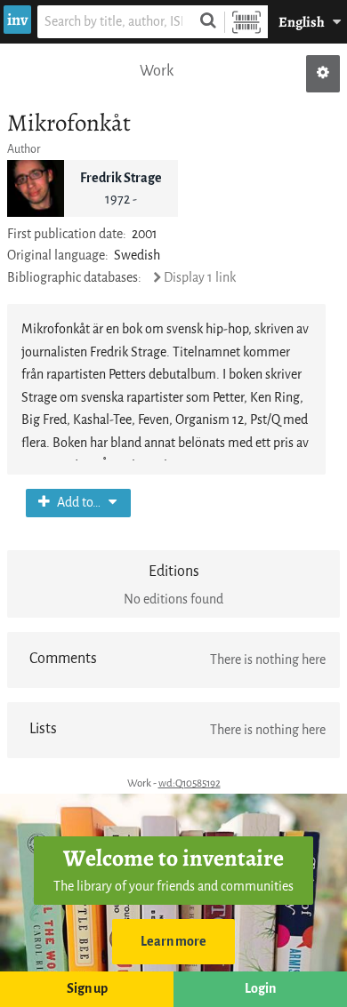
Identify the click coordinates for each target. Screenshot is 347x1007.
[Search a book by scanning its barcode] (246, 21)
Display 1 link (200, 277)
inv (17, 19)
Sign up (87, 988)
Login (260, 988)
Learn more (173, 941)
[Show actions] (323, 73)
